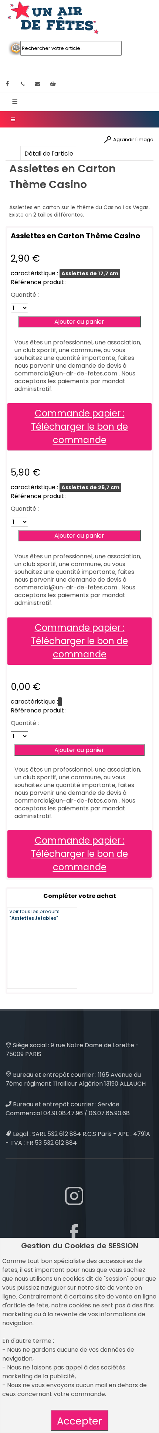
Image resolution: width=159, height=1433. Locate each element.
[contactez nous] (37, 84)
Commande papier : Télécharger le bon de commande (79, 426)
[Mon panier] (52, 84)
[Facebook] (7, 84)
